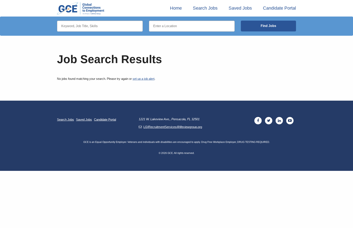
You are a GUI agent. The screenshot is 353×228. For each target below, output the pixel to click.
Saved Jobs (240, 8)
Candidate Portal (279, 8)
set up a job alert (143, 78)
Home (176, 8)
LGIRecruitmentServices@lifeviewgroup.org (172, 127)
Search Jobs (205, 8)
